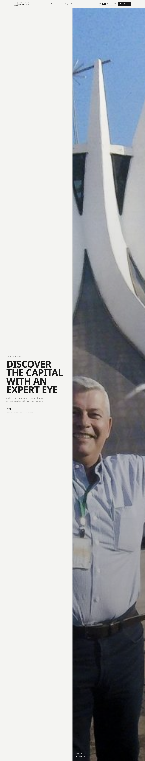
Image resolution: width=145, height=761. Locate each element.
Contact (73, 4)
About (60, 4)
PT (100, 4)
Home (53, 4)
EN (104, 4)
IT (115, 4)
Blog (66, 4)
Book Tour (123, 4)
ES (111, 4)
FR (107, 4)
